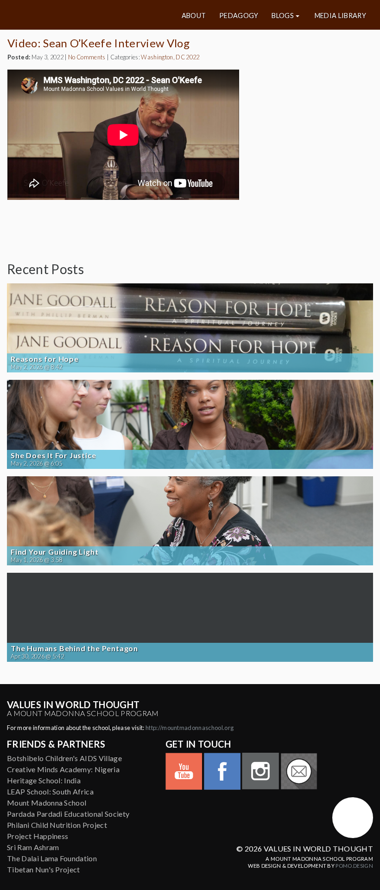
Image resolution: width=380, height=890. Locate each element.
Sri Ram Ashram (33, 847)
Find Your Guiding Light (54, 552)
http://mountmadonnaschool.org (190, 727)
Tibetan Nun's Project (43, 869)
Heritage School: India (44, 780)
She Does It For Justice (53, 455)
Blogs (283, 15)
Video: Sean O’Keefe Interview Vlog (98, 43)
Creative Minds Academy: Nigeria (63, 769)
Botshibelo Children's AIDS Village (64, 758)
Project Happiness (37, 836)
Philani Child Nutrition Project (57, 824)
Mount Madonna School (46, 802)
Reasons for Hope (45, 359)
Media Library (340, 15)
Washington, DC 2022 (170, 57)
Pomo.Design (354, 866)
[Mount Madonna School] (352, 817)
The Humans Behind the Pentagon (74, 648)
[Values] (68, 15)
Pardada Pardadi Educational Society (68, 813)
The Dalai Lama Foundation (52, 858)
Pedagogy (239, 15)
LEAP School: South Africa (50, 791)
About (194, 15)
